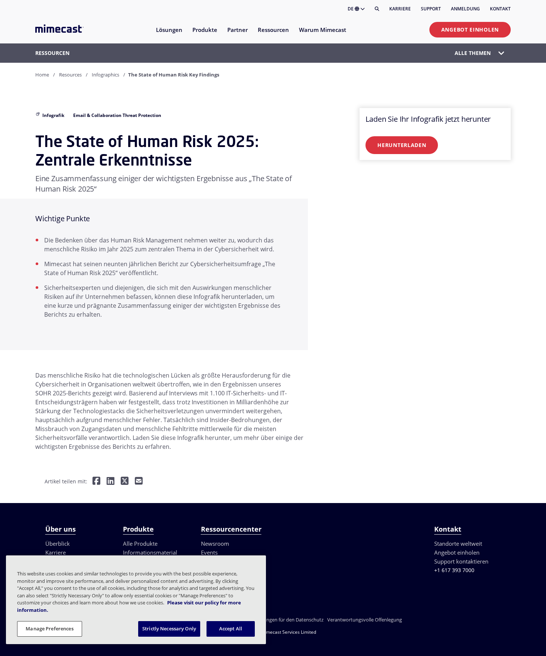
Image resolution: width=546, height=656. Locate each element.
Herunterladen (401, 145)
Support (431, 9)
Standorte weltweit (458, 543)
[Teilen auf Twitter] (125, 481)
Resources (70, 74)
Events (209, 552)
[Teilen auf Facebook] (96, 481)
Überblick (57, 543)
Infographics (105, 74)
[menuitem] (169, 34)
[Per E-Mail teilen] (139, 481)
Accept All (230, 628)
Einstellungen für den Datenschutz (286, 619)
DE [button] (351, 9)
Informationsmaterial (150, 552)
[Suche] (377, 8)
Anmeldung (465, 9)
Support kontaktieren (461, 561)
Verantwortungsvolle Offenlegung (364, 619)
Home (42, 74)
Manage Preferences (49, 628)
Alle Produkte (140, 543)
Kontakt (500, 9)
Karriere (400, 9)
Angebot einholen (470, 29)
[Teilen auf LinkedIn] (110, 481)
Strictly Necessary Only (169, 628)
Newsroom (215, 543)
